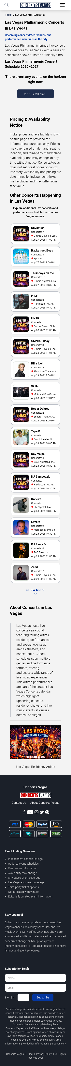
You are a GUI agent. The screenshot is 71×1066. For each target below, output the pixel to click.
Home (8, 15)
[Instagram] (36, 813)
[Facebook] (24, 813)
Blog (30, 1053)
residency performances (33, 640)
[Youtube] (30, 813)
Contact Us (19, 802)
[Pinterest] (47, 813)
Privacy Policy (44, 1053)
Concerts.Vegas (49, 162)
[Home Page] (35, 5)
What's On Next (35, 93)
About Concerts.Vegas (44, 802)
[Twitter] (42, 813)
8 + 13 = (10, 997)
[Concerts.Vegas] (35, 795)
